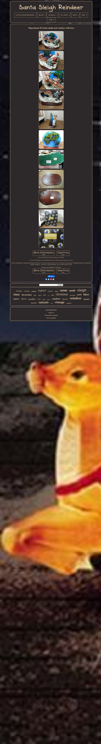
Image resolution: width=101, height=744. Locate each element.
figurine (65, 299)
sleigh (81, 290)
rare (39, 299)
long (52, 303)
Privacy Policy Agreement (51, 315)
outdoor (56, 298)
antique (48, 299)
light (44, 299)
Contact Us (51, 312)
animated (86, 299)
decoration (27, 295)
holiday (19, 291)
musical (34, 303)
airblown (33, 291)
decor (24, 299)
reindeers (68, 303)
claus (16, 294)
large (35, 295)
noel (48, 295)
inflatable (44, 302)
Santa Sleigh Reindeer (51, 310)
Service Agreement (51, 318)
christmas (62, 294)
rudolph (26, 291)
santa (63, 290)
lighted (42, 290)
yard (79, 294)
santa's (16, 299)
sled (52, 295)
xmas (56, 291)
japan (39, 295)
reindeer (75, 298)
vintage (59, 302)
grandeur (32, 299)
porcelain (72, 295)
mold (72, 290)
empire (50, 291)
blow (86, 294)
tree (44, 295)
